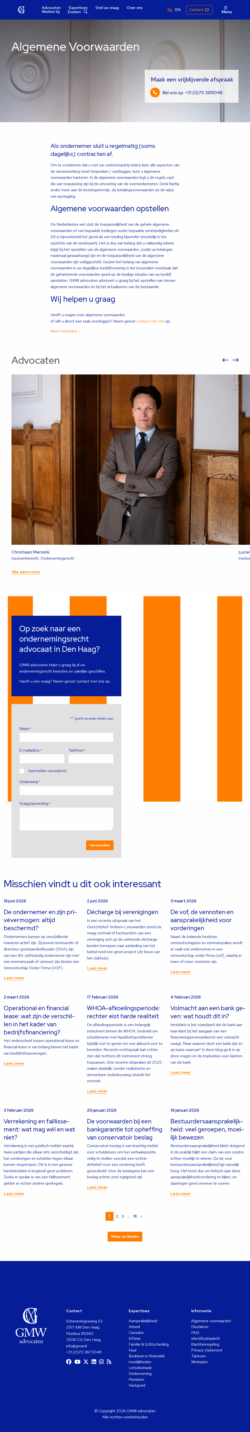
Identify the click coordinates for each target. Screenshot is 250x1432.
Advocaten (51, 8)
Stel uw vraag (107, 8)
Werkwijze (199, 1361)
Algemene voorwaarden (211, 1320)
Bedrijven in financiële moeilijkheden (147, 1358)
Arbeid (134, 1326)
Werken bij (51, 12)
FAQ (195, 1332)
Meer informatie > (66, 331)
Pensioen (136, 1379)
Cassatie (136, 1332)
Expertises (78, 8)
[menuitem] (51, 8)
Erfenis (135, 1338)
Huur (133, 1350)
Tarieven (198, 1356)
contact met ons (150, 321)
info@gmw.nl (76, 1346)
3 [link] (123, 1216)
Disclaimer (200, 1326)
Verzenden (100, 845)
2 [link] (117, 1216)
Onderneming (140, 1373)
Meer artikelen (125, 1236)
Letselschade (140, 1367)
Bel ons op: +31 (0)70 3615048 (192, 92)
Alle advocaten (26, 572)
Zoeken (74, 12)
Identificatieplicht (205, 1338)
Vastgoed (137, 1385)
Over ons (135, 8)
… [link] (128, 1216)
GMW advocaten (21, 10)
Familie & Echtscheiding (149, 1344)
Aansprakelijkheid (143, 1320)
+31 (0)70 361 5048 (84, 1352)
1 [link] (109, 1216)
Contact (196, 9)
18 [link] (135, 1216)
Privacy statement (206, 1350)
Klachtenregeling (205, 1344)
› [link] (141, 1216)
